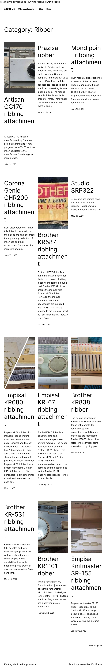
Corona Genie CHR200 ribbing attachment (19, 201)
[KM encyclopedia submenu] (35, 9)
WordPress (96, 664)
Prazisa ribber (48, 51)
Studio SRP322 (82, 187)
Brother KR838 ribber (81, 402)
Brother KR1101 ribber (48, 566)
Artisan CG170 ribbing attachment (19, 114)
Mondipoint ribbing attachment (86, 58)
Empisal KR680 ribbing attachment (19, 409)
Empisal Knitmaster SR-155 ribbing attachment (86, 576)
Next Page (95, 645)
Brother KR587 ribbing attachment (53, 249)
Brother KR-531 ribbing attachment (19, 522)
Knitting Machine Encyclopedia (20, 664)
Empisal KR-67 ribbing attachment (53, 409)
